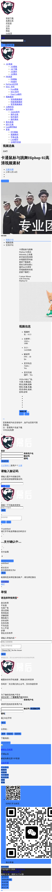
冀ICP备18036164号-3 (12, 872)
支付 (3, 573)
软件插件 (10, 109)
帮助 (8, 31)
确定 (3, 584)
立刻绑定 (5, 582)
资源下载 (10, 18)
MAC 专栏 (10, 87)
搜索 (3, 510)
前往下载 (5, 181)
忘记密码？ (6, 466)
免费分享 (10, 21)
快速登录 (5, 461)
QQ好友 (10, 734)
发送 (7, 486)
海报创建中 (6, 743)
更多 (8, 129)
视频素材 (10, 97)
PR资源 (9, 77)
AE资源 (9, 64)
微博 (3, 734)
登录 (3, 45)
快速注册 (10, 45)
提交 (3, 654)
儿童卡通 (10, 170)
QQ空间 (17, 734)
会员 (9, 33)
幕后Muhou (20, 869)
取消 (3, 486)
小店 (8, 26)
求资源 (9, 23)
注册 (20, 466)
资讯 (8, 28)
